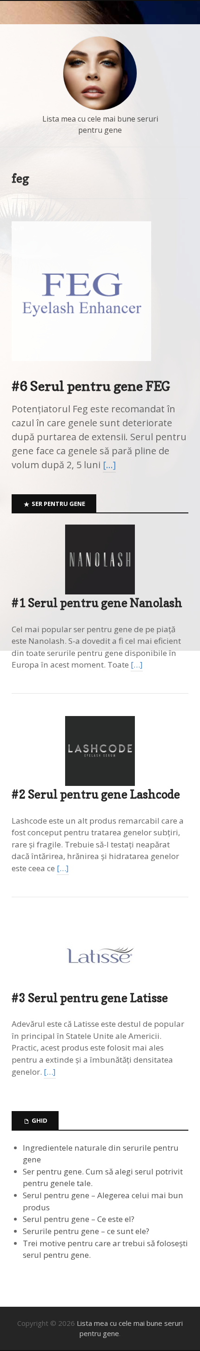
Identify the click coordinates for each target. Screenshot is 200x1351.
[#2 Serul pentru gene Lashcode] (100, 751)
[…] (109, 464)
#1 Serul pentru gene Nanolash (97, 603)
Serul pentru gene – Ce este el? (78, 1219)
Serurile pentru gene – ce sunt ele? (86, 1231)
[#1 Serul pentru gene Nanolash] (100, 559)
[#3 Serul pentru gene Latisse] (100, 954)
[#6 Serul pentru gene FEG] (81, 368)
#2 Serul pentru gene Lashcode (96, 794)
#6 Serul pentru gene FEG (91, 386)
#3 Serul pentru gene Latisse (90, 998)
